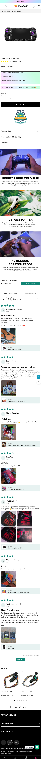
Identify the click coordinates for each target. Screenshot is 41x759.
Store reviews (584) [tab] (30, 293)
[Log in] (34, 7)
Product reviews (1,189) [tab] (11, 293)
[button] (39, 386)
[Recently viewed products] (38, 377)
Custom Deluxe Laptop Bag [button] (16, 401)
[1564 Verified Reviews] (20, 124)
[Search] (6, 6)
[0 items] (39, 6)
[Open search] (3, 299)
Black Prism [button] (11, 648)
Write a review (30, 283)
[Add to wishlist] (16, 673)
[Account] (15, 758)
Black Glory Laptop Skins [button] (15, 548)
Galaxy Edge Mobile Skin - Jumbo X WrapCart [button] (22, 445)
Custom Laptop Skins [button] (14, 349)
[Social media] (38, 381)
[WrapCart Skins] (20, 6)
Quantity (4, 93)
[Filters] (8, 299)
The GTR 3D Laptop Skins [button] (16, 489)
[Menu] (2, 6)
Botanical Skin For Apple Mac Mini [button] (18, 592)
